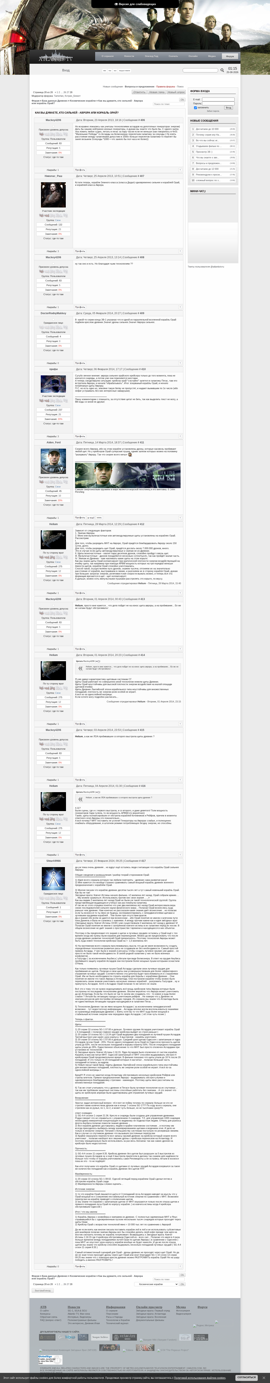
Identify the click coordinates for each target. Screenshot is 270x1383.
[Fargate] (144, 1350)
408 (142, 257)
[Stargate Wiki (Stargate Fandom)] (157, 1339)
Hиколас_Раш (53, 176)
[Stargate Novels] (123, 1339)
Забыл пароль (213, 111)
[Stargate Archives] (99, 1339)
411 (142, 442)
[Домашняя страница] (99, 518)
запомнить (203, 107)
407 (142, 176)
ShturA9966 (53, 860)
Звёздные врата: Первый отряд (153, 1310)
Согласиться (247, 1377)
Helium (53, 524)
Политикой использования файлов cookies (199, 1377)
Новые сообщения (113, 86)
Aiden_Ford (54, 442)
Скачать (173, 56)
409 (142, 313)
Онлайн (193, 56)
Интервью (73, 1317)
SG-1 (70, 1310)
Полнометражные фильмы (82, 1320)
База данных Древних (55, 100)
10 (59, 495)
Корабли (125, 1320)
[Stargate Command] (46, 1339)
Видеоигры (85, 1317)
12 (59, 571)
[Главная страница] (56, 57)
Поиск (180, 86)
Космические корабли (83, 100)
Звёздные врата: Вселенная (151, 1317)
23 (59, 229)
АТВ (43, 1307)
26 (64, 92)
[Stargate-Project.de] (184, 1339)
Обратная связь (48, 1317)
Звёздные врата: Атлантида (151, 1313)
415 (142, 730)
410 (143, 369)
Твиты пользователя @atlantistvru (206, 266)
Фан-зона (85, 1313)
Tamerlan (58, 96)
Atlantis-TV (73, 1313)
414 (142, 655)
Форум (230, 56)
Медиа (212, 56)
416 (143, 785)
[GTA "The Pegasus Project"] (172, 1350)
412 (142, 524)
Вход (66, 70)
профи (53, 369)
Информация (115, 1307)
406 (142, 120)
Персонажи (112, 1313)
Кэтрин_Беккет (73, 96)
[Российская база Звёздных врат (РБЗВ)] (108, 1350)
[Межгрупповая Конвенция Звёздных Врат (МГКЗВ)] (67, 1350)
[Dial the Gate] (82, 1339)
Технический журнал (117, 1323)
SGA (76, 1310)
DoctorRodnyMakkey (53, 313)
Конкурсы (45, 1313)
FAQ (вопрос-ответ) (50, 1320)
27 (68, 92)
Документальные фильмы (150, 1320)
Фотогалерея (183, 1310)
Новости (129, 56)
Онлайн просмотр (149, 1307)
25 (59, 414)
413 (142, 599)
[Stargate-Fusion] (200, 1339)
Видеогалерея (183, 1313)
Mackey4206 (53, 120)
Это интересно (76, 1323)
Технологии (112, 1320)
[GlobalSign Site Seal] (50, 1364)
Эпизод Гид (151, 56)
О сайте (44, 1310)
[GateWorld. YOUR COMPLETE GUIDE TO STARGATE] (65, 1339)
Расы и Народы (114, 1317)
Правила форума (165, 86)
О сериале (108, 56)
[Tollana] (126, 1350)
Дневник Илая (92, 1323)
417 (143, 860)
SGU (84, 1310)
